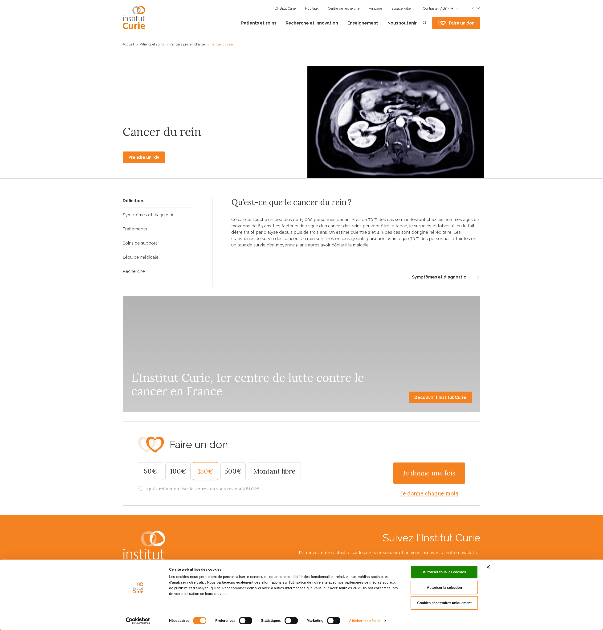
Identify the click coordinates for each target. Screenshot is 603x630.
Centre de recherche (343, 8)
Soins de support (140, 243)
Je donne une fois (429, 473)
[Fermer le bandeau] (488, 567)
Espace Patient (402, 8)
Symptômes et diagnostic (148, 214)
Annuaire (375, 8)
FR (472, 8)
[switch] (245, 620)
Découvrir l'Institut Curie (440, 397)
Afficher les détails (364, 621)
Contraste (436, 8)
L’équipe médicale (141, 257)
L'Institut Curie (285, 8)
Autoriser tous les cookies (444, 572)
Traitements (135, 228)
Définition (133, 200)
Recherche (134, 271)
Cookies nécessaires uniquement (444, 603)
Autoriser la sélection (444, 587)
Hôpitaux (311, 8)
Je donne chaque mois (429, 493)
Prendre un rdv (143, 157)
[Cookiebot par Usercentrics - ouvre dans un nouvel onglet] (138, 620)
